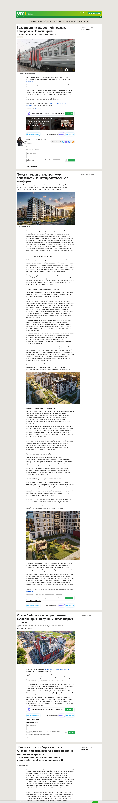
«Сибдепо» (29, 81)
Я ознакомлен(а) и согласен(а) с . (39, 161)
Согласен (94, 802)
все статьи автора (28, 143)
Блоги (42, 17)
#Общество (19, 37)
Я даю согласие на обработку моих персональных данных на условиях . (43, 160)
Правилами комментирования (44, 161)
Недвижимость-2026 (83, 21)
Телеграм (71, 134)
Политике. (89, 801)
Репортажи (26, 17)
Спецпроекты (35, 17)
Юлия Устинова (85, 749)
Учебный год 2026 (51, 21)
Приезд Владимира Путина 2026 (67, 21)
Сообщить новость (34, 134)
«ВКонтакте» (38, 109)
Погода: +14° (83, 13)
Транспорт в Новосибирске (36, 21)
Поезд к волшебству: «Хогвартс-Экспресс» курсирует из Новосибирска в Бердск (39, 123)
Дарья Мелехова (85, 29)
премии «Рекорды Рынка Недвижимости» (57, 669)
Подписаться (69, 113)
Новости (19, 17)
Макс (62, 134)
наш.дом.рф (29, 591)
